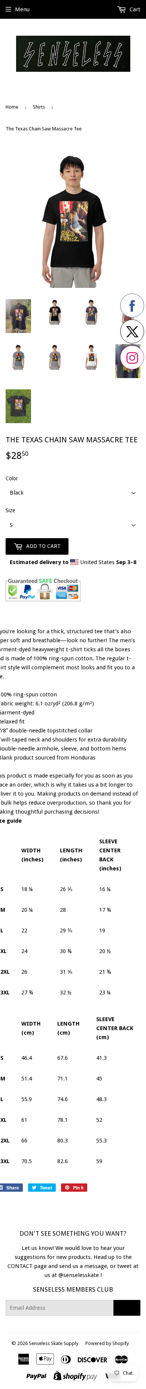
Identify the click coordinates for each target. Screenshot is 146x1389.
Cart (134, 9)
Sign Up (127, 1307)
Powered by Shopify (107, 1343)
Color (12, 478)
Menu (22, 9)
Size (10, 510)
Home (12, 107)
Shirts (39, 107)
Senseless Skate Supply (53, 1343)
